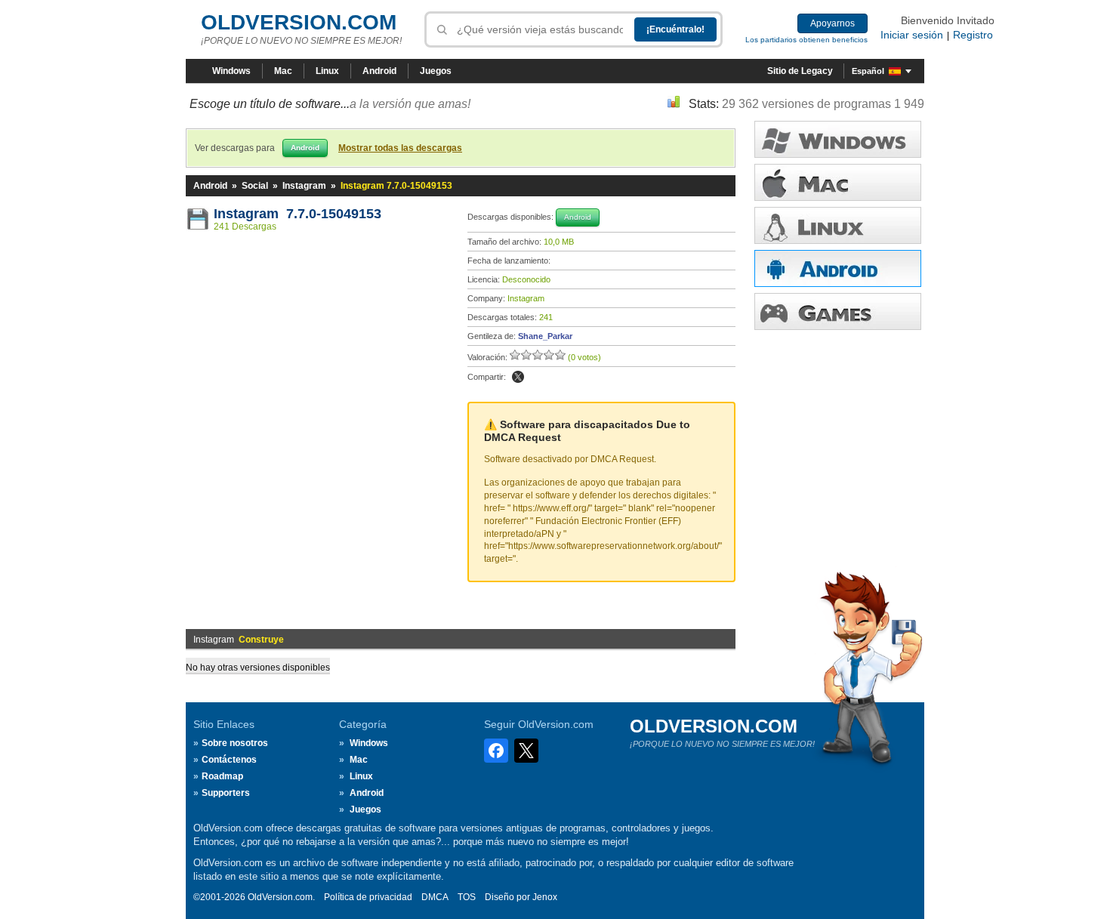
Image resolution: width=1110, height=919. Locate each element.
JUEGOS (837, 311)
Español (868, 71)
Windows (231, 71)
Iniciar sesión (911, 35)
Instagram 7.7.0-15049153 (297, 213)
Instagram (304, 185)
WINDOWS (837, 139)
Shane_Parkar (545, 336)
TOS (467, 897)
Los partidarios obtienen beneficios (806, 39)
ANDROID (837, 268)
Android (379, 71)
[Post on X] (518, 377)
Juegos (436, 71)
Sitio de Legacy (800, 71)
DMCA (435, 897)
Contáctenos (229, 759)
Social (255, 185)
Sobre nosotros (235, 743)
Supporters (226, 793)
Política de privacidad (368, 897)
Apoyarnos (832, 23)
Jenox (544, 897)
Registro (973, 35)
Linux (327, 71)
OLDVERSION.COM (298, 22)
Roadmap (222, 776)
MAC (837, 182)
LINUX (837, 225)
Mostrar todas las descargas (400, 148)
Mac (283, 71)
